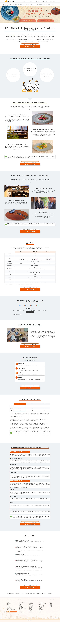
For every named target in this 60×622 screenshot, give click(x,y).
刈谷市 (32, 305)
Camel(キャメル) (41, 607)
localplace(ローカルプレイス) (42, 603)
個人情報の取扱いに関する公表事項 (11, 609)
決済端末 (51, 604)
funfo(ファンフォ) (21, 611)
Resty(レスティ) (30, 602)
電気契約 (51, 605)
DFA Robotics (30, 611)
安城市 (38, 305)
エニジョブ (20, 609)
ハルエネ (40, 604)
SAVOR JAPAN (20, 604)
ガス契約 (51, 606)
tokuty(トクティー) (21, 607)
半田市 (20, 305)
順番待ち (51, 602)
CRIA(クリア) (30, 607)
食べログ (20, 603)
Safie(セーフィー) (31, 609)
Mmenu (40, 608)
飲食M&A (40, 610)
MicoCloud (20, 610)
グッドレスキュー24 (41, 605)
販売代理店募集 (8, 606)
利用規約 (8, 604)
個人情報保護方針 (9, 603)
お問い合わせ (8, 611)
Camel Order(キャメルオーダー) (22, 608)
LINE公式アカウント (31, 603)
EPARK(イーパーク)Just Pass (22, 602)
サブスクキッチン (31, 605)
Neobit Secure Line (41, 611)
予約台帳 (51, 603)
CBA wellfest (30, 608)
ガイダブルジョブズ (21, 606)
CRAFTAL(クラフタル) (11, 34)
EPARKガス (20, 605)
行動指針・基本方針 (9, 608)
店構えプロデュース (31, 606)
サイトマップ (8, 605)
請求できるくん (30, 610)
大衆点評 (30, 604)
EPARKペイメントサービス (42, 602)
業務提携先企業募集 (9, 607)
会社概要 (8, 602)
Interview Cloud (41, 609)
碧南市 (26, 305)
